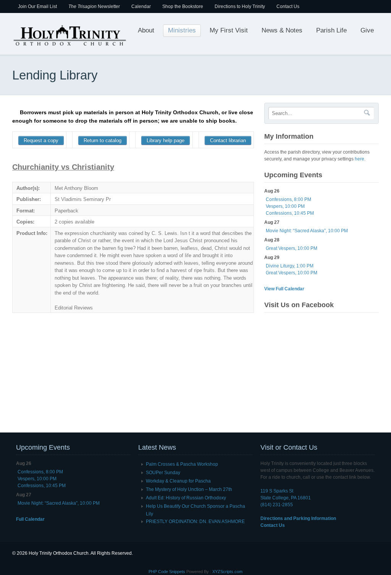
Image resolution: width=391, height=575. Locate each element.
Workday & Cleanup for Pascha (178, 481)
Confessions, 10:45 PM (290, 213)
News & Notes (282, 30)
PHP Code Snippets (167, 571)
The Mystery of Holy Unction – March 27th (189, 489)
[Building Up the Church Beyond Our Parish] (69, 45)
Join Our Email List (37, 6)
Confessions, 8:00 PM (288, 199)
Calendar (141, 6)
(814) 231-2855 (276, 504)
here (359, 159)
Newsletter (94, 6)
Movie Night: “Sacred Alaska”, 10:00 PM (307, 230)
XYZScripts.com (227, 571)
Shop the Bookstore (182, 6)
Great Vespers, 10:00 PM (291, 248)
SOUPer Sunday (163, 472)
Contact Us (287, 6)
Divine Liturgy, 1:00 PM (289, 266)
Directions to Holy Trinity (240, 6)
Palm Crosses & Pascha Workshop (182, 464)
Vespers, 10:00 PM (285, 206)
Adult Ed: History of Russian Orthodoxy (186, 497)
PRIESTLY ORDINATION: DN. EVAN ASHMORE (195, 521)
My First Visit (229, 30)
